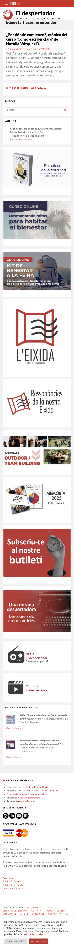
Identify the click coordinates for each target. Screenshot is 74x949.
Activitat (37, 911)
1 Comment (43, 48)
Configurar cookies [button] (15, 941)
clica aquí (27, 139)
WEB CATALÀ (38, 88)
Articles (48, 908)
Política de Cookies (12, 881)
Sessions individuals (25, 801)
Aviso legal (8, 878)
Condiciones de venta (13, 888)
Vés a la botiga (13, 728)
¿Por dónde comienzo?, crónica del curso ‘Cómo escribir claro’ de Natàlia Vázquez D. (36, 39)
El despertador (35, 13)
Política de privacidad (13, 885)
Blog (49, 911)
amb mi (24, 914)
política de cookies (33, 934)
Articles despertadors (36, 794)
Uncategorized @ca (15, 911)
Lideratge (38, 914)
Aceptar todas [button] (38, 941)
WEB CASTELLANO (17, 88)
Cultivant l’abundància (37, 787)
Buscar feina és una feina (46, 790)
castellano (32, 908)
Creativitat (55, 914)
